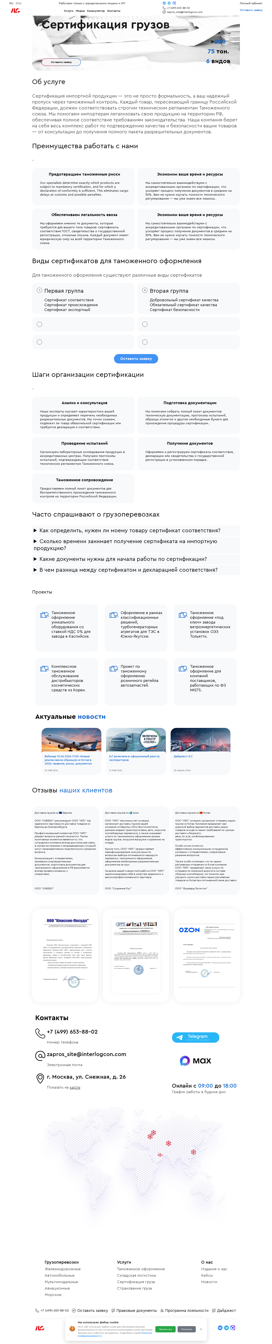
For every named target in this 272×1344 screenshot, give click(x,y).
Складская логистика (136, 1275)
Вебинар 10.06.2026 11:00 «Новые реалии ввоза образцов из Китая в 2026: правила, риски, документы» (68, 760)
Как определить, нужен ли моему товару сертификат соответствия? (130, 530)
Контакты (113, 10)
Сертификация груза (136, 1282)
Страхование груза (134, 1288)
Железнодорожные (63, 1269)
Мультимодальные (61, 1282)
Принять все (165, 1329)
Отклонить (186, 1329)
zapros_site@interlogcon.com (86, 1054)
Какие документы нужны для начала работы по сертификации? (123, 559)
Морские (53, 1295)
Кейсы (207, 1275)
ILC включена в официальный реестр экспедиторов (134, 758)
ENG (18, 3)
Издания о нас (214, 1269)
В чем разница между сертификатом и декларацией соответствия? (129, 570)
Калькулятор (96, 10)
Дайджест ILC (183, 756)
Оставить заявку (251, 10)
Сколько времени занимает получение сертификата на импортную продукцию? (125, 545)
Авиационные (57, 1288)
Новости (209, 1282)
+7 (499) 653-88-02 (72, 1032)
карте (75, 1087)
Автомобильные (59, 1275)
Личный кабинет (251, 3)
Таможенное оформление (141, 1269)
